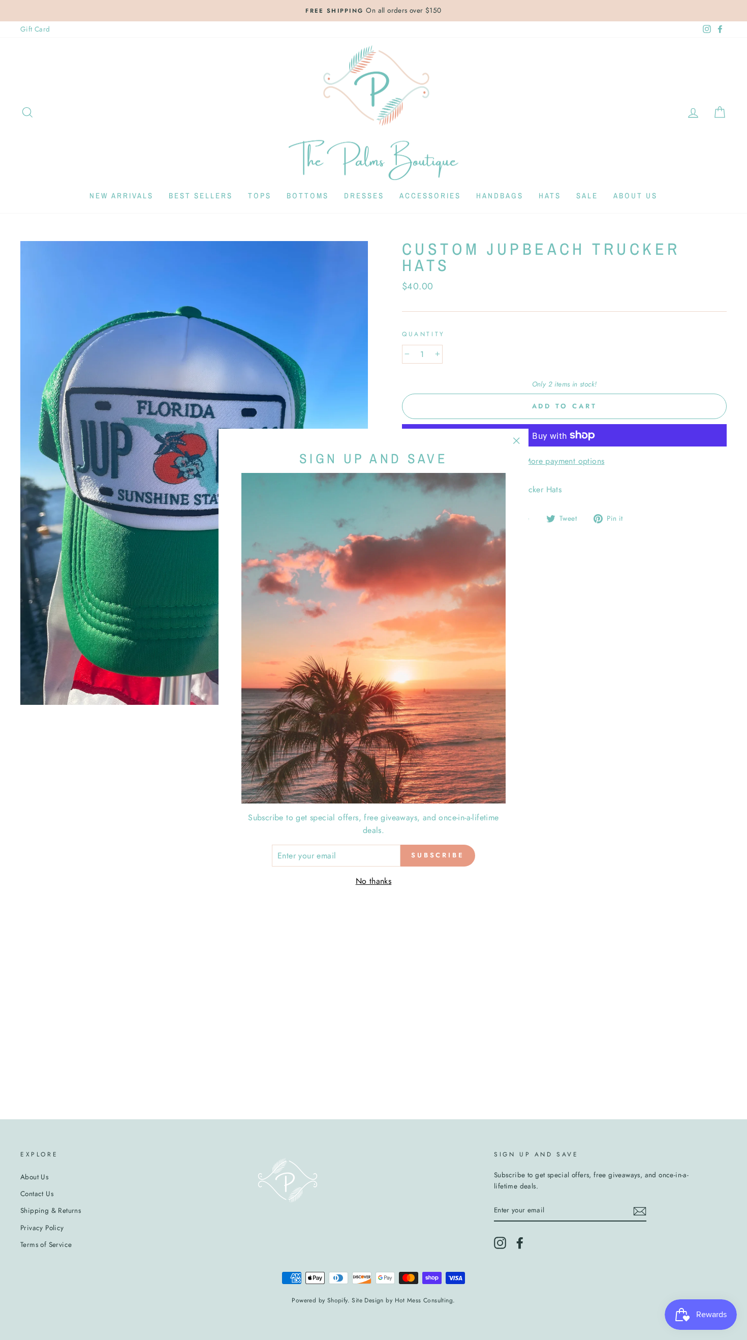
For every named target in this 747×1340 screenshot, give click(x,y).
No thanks (374, 881)
